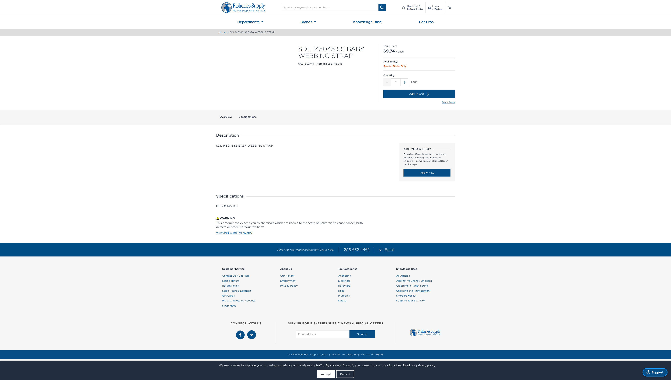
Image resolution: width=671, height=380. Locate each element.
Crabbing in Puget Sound (412, 285)
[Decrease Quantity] (387, 82)
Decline (345, 374)
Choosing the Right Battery (413, 290)
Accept (326, 374)
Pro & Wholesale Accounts (238, 300)
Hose (341, 290)
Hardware (344, 285)
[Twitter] (251, 332)
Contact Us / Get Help (236, 275)
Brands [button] (306, 22)
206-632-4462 (357, 249)
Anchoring (344, 275)
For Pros (426, 22)
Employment (288, 280)
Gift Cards (228, 295)
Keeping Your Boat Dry (410, 300)
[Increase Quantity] (404, 82)
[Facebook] (240, 332)
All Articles (403, 275)
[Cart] (448, 7)
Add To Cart (416, 94)
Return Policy (448, 102)
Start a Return (231, 280)
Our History (287, 275)
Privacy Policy (289, 285)
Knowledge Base (367, 22)
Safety (342, 300)
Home (222, 32)
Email (390, 249)
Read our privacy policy (419, 365)
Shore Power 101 (406, 295)
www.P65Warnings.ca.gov (234, 232)
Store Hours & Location (236, 290)
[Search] (382, 7)
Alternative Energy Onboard (414, 280)
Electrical (344, 280)
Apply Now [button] (427, 172)
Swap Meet (229, 305)
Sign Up (362, 334)
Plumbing (344, 295)
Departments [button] (249, 22)
